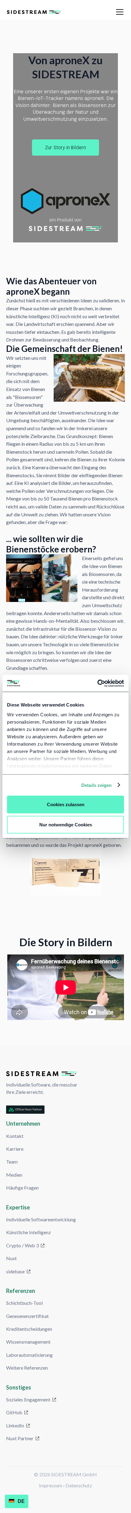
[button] (118, 12)
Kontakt (14, 1136)
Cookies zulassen (65, 804)
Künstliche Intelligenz (28, 1232)
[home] (52, 11)
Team (12, 1161)
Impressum (50, 1485)
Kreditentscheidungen (29, 1329)
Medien (14, 1175)
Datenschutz (79, 1485)
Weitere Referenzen (27, 1368)
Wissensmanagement (28, 1342)
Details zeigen (96, 785)
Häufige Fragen (22, 1187)
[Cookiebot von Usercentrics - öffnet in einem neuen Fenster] (97, 683)
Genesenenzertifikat (27, 1316)
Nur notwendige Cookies (65, 824)
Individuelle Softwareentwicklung (41, 1219)
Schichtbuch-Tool (24, 1303)
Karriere (14, 1149)
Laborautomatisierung (29, 1355)
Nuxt (11, 1258)
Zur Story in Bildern (65, 147)
